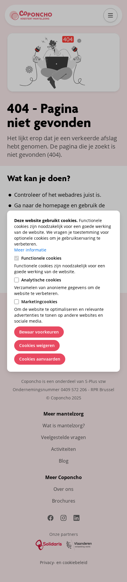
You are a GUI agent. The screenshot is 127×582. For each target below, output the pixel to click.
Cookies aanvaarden (39, 359)
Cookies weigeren (37, 345)
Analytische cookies (41, 280)
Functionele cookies (41, 258)
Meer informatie (30, 250)
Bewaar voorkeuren (39, 332)
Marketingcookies (39, 301)
